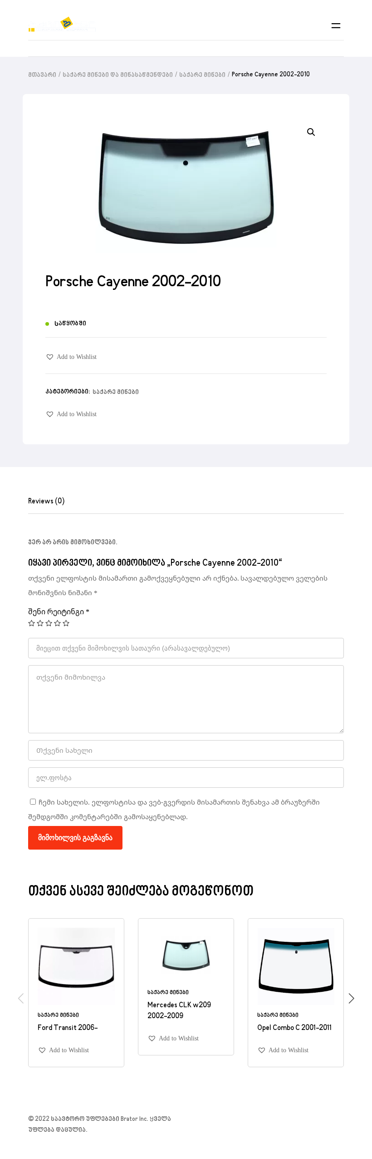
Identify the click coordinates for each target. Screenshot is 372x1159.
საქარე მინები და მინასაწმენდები (118, 75)
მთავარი (42, 75)
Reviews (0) (46, 501)
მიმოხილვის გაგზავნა (75, 837)
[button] (71, 356)
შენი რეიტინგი (58, 612)
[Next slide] (351, 998)
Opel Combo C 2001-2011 (294, 1028)
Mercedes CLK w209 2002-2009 (179, 1010)
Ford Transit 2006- (68, 1028)
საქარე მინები (202, 75)
